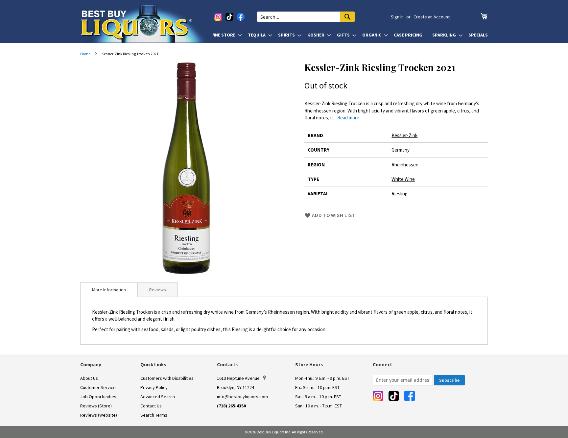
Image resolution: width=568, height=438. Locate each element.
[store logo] (146, 24)
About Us (89, 378)
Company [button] (90, 364)
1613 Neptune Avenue (238, 378)
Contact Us (151, 406)
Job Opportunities (98, 397)
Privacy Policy (154, 387)
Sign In (397, 17)
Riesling (399, 193)
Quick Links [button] (153, 364)
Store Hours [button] (309, 364)
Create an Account (432, 17)
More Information (109, 290)
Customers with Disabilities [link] (167, 378)
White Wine (403, 179)
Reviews (157, 290)
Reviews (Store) (96, 406)
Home (85, 53)
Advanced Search (157, 397)
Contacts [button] (227, 364)
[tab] (109, 289)
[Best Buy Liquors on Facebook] (241, 17)
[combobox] (306, 17)
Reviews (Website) (98, 415)
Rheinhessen (404, 164)
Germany (400, 150)
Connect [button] (382, 364)
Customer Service (98, 387)
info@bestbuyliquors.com (242, 397)
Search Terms (153, 415)
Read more (348, 117)
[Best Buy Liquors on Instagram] (218, 17)
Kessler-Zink (404, 135)
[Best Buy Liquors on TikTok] (229, 17)
